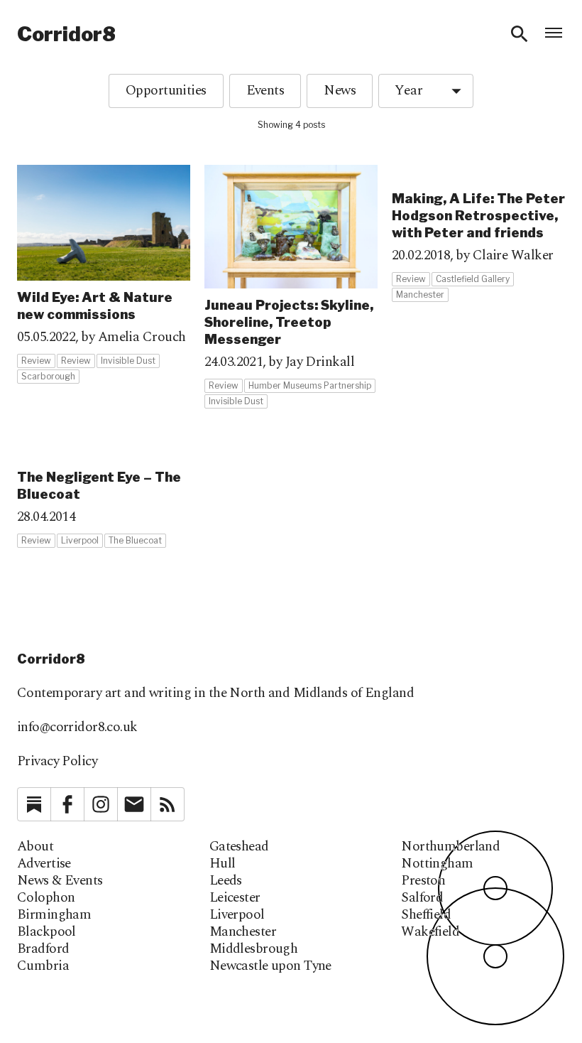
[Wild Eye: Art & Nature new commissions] (103, 274)
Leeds (225, 881)
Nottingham (437, 863)
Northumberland (450, 846)
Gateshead (239, 846)
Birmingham (54, 915)
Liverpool (237, 915)
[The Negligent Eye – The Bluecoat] (103, 495)
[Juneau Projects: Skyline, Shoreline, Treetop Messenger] (291, 287)
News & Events (60, 881)
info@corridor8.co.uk (77, 727)
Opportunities (166, 90)
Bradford (43, 949)
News (340, 90)
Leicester (234, 898)
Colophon (46, 898)
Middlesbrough (253, 949)
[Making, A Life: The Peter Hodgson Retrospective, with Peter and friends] (478, 234)
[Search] (520, 34)
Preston (423, 881)
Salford (422, 898)
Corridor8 (66, 34)
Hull (222, 863)
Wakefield (430, 932)
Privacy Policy (57, 761)
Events (265, 90)
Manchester (242, 932)
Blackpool (46, 932)
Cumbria (43, 966)
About (35, 846)
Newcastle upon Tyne (270, 966)
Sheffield (426, 915)
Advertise (44, 863)
